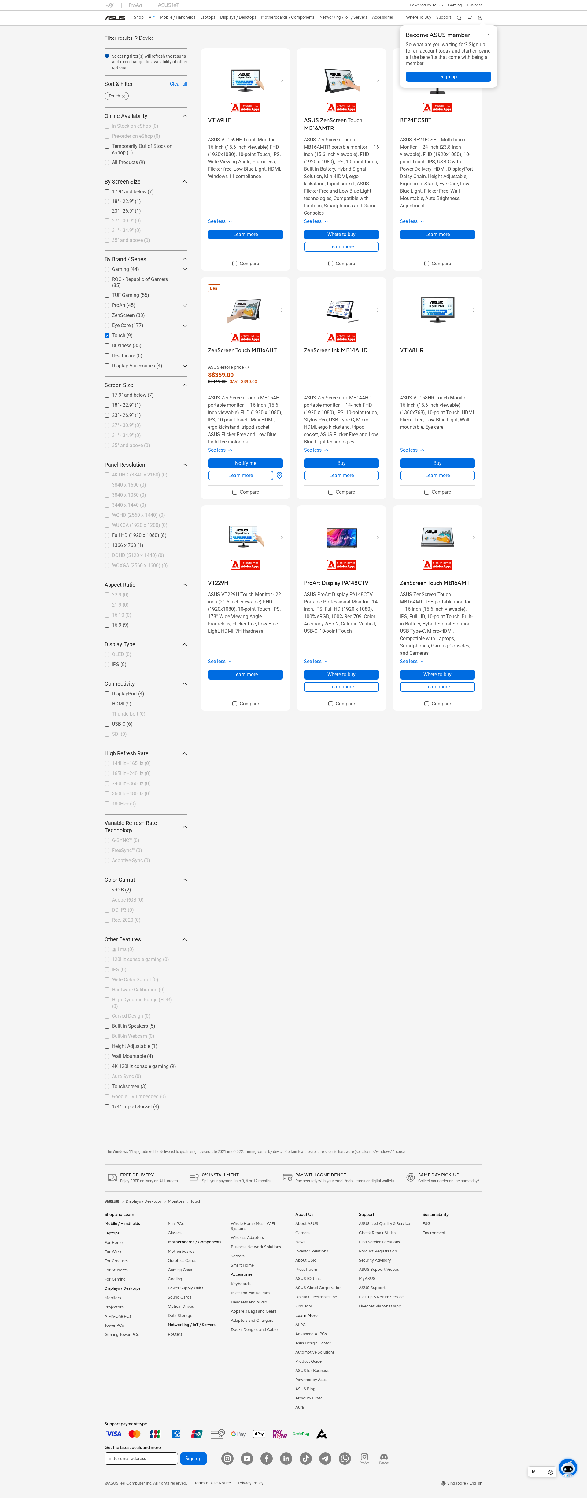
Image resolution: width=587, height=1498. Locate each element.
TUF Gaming (118, 294)
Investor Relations (311, 1251)
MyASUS (367, 1278)
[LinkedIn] (286, 1458)
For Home (114, 1242)
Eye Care (114, 324)
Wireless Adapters (247, 1237)
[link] (115, 18)
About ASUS (306, 1223)
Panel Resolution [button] (125, 465)
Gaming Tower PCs (122, 1334)
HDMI (111, 702)
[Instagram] (227, 1458)
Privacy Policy (251, 1483)
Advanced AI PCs (311, 1334)
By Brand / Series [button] (125, 259)
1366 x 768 (117, 544)
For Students (116, 1270)
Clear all (178, 84)
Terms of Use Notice (212, 1483)
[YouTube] (247, 1458)
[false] (448, 77)
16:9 (109, 624)
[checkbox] (245, 264)
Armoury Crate (309, 1398)
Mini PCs (176, 1223)
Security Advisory (375, 1260)
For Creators (116, 1261)
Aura (299, 1407)
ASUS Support (372, 1287)
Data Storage (180, 1315)
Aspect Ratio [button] (120, 585)
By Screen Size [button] (123, 181)
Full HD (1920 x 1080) (128, 534)
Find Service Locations (379, 1242)
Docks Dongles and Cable (254, 1329)
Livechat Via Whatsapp (380, 1306)
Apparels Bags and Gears (253, 1311)
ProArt (111, 304)
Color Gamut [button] (120, 880)
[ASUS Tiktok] (306, 1458)
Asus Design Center (313, 1343)
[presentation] (107, 55)
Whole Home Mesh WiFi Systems (253, 1226)
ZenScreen (116, 314)
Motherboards (181, 1251)
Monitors (113, 1298)
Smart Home (242, 1265)
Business (474, 5)
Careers (302, 1232)
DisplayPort (117, 692)
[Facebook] (266, 1458)
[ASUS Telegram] (325, 1458)
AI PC (300, 1324)
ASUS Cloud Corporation (318, 1287)
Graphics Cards (182, 1260)
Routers (175, 1334)
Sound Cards (179, 1297)
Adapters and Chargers (252, 1320)
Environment (434, 1232)
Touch (111, 334)
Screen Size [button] (119, 385)
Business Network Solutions (256, 1247)
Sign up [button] (193, 1459)
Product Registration (378, 1251)
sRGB (110, 888)
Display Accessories (126, 364)
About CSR (305, 1260)
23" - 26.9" (115, 210)
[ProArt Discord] (384, 1458)
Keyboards (241, 1283)
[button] (455, 5)
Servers (238, 1256)
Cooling (175, 1279)
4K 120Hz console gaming (133, 1065)
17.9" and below (122, 190)
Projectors (114, 1307)
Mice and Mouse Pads (250, 1293)
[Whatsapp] (345, 1458)
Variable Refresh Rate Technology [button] (131, 827)
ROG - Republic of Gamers (133, 278)
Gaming (113, 268)
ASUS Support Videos (379, 1269)
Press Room (306, 1269)
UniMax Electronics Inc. (316, 1297)
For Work (113, 1251)
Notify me (245, 463)
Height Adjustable (124, 1045)
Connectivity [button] (120, 684)
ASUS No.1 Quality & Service (384, 1223)
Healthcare (116, 354)
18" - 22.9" (115, 200)
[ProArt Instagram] (364, 1458)
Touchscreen (118, 1085)
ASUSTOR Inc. (308, 1278)
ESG (426, 1223)
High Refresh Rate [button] (127, 753)
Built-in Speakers (123, 1024)
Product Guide (308, 1361)
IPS (108, 663)
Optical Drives (181, 1306)
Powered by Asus (311, 1379)
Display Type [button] (120, 644)
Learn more (245, 234)
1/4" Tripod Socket (125, 1105)
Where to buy (341, 234)
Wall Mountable (121, 1055)
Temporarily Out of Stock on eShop (142, 145)
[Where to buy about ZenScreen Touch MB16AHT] (278, 475)
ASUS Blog (305, 1389)
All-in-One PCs (118, 1316)
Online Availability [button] (126, 116)
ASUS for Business (312, 1370)
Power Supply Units (185, 1288)
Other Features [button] (123, 939)
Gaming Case (180, 1269)
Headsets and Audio (249, 1302)
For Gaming (115, 1279)
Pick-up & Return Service (381, 1297)
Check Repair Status (377, 1232)
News (300, 1242)
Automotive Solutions (314, 1352)
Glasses (175, 1232)
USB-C (111, 723)
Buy (342, 463)
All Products (118, 161)
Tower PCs (114, 1325)
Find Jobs (304, 1306)
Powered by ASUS (426, 5)
